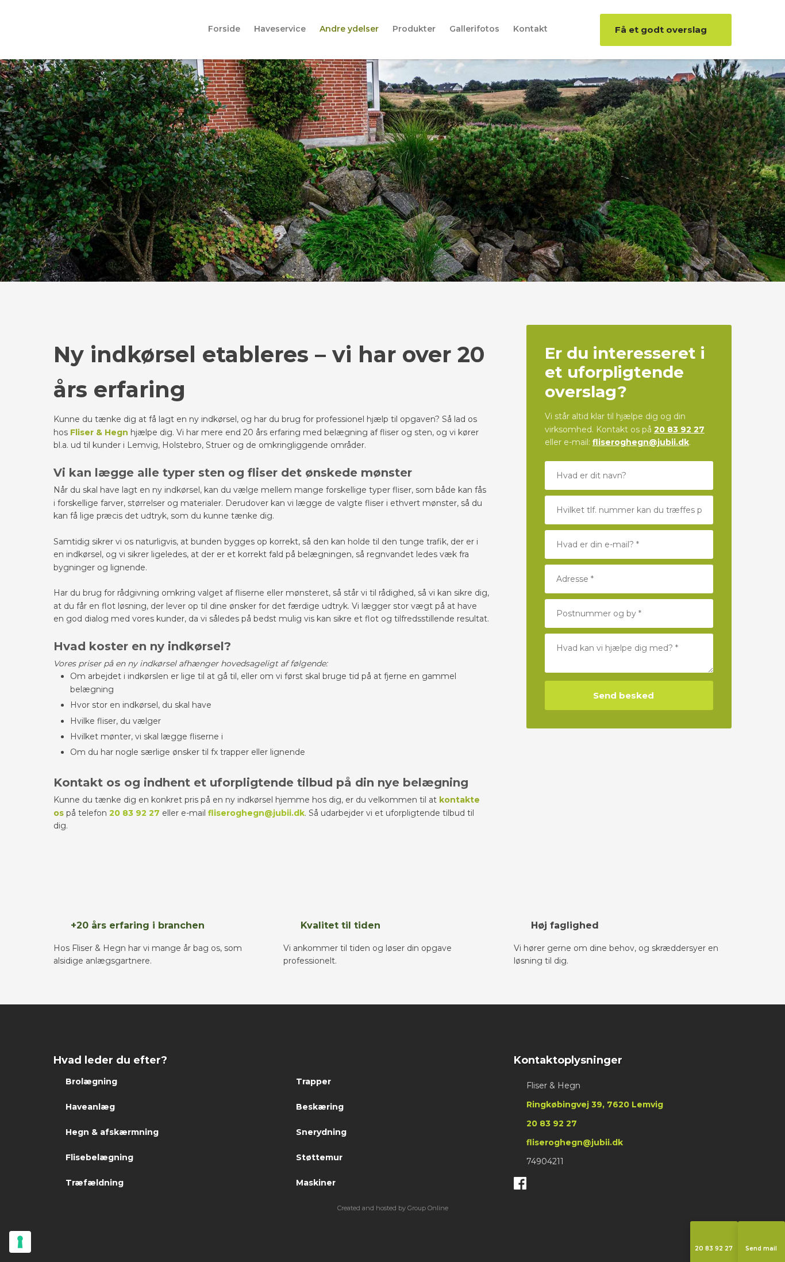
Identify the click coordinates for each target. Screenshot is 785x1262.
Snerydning (321, 1132)
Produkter (414, 29)
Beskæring (320, 1107)
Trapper (313, 1081)
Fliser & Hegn (99, 432)
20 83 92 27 (134, 813)
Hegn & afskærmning (112, 1132)
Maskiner (316, 1182)
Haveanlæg (90, 1107)
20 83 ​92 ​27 (679, 429)
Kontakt (530, 29)
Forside (224, 29)
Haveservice (280, 29)
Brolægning (91, 1081)
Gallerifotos (474, 29)
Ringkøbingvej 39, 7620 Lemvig (594, 1104)
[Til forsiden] (96, 27)
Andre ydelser (349, 29)
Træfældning (95, 1182)
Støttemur (319, 1157)
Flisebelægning (99, 1157)
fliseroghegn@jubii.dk (256, 813)
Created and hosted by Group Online (392, 1208)
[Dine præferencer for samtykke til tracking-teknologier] (20, 1242)
